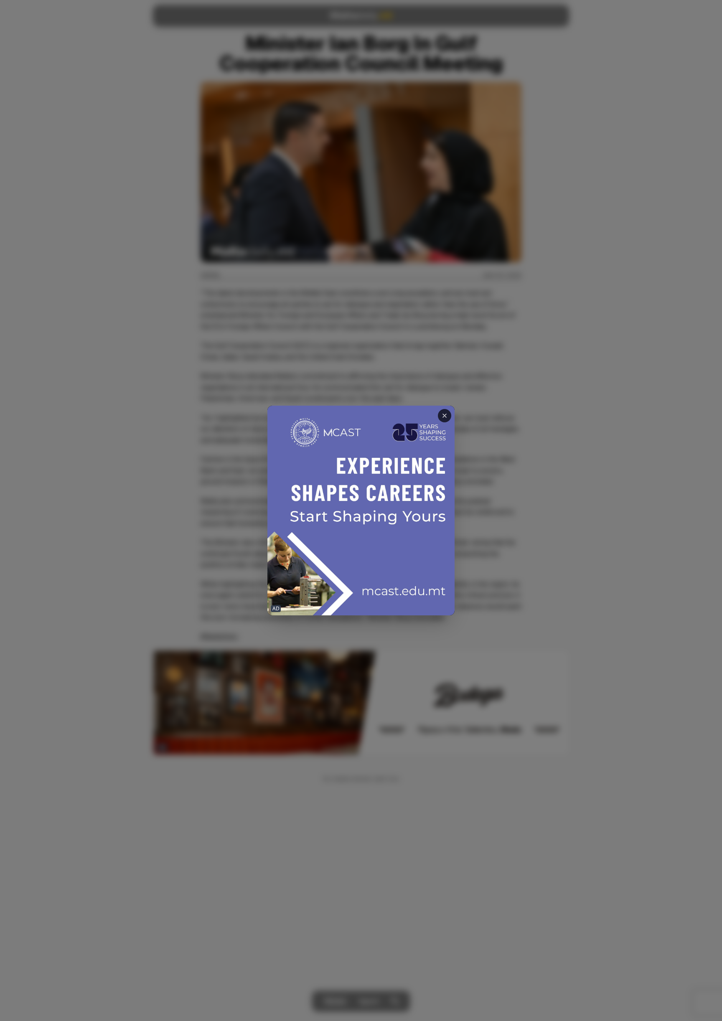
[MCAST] (361, 511)
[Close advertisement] (444, 415)
